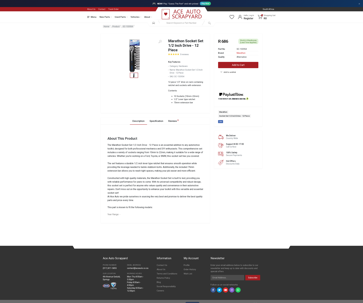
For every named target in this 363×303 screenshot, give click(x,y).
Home (106, 26)
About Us (91, 9)
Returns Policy (163, 278)
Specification (156, 121)
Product (116, 26)
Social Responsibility (166, 286)
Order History (190, 269)
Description (138, 121)
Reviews (173, 120)
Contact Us (162, 265)
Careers (160, 290)
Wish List (188, 273)
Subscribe (252, 277)
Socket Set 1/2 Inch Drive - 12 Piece (234, 116)
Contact (101, 9)
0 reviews (184, 54)
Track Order (113, 9)
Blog (159, 282)
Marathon (241, 53)
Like (220, 122)
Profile (187, 265)
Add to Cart (238, 64)
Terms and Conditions (167, 273)
